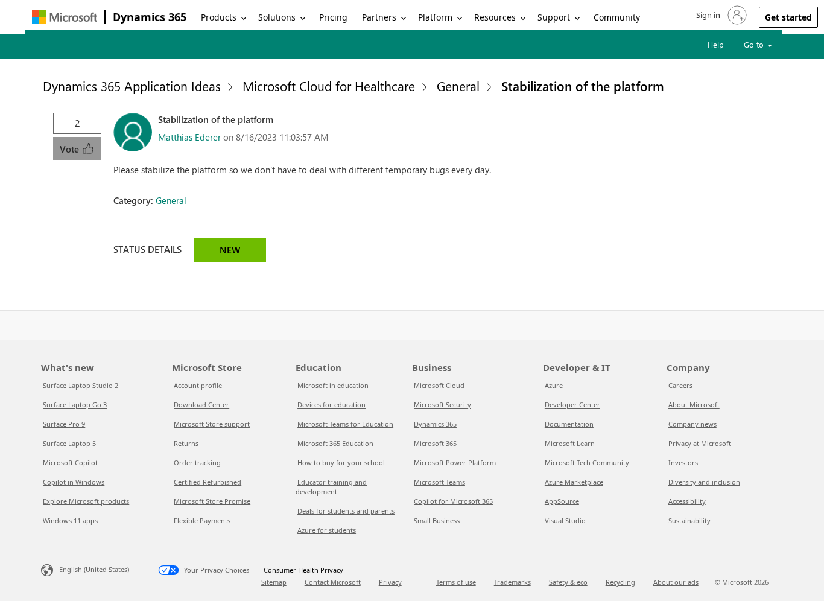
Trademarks (512, 582)
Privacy (390, 582)
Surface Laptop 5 (69, 443)
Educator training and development (331, 486)
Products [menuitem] (218, 17)
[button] (720, 15)
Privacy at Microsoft (699, 443)
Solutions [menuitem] (277, 17)
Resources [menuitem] (495, 17)
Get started (788, 17)
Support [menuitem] (553, 17)
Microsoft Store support (212, 423)
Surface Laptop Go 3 (75, 404)
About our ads (676, 582)
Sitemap (274, 582)
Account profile (198, 385)
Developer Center (572, 404)
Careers (680, 385)
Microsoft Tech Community (587, 462)
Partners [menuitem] (379, 17)
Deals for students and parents (346, 510)
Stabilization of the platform (582, 85)
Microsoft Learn (570, 443)
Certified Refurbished (207, 481)
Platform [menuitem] (435, 17)
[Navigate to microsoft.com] (64, 17)
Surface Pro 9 (64, 423)
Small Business (437, 520)
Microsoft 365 (435, 443)
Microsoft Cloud (439, 385)
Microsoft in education (333, 385)
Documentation (569, 423)
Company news (692, 423)
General (458, 85)
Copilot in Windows (73, 481)
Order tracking (197, 462)
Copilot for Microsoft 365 (453, 501)
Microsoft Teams (439, 481)
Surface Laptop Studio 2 (80, 385)
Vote (70, 149)
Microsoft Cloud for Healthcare (328, 85)
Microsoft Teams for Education (345, 423)
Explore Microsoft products (86, 501)
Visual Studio (565, 520)
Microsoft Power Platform (455, 462)
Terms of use (456, 582)
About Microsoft (694, 404)
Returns (186, 443)
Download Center (201, 404)
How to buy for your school (341, 462)
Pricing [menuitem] (333, 17)
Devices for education (331, 404)
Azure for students (326, 530)
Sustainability (689, 520)
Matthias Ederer (189, 137)
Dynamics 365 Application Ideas (132, 85)
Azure (554, 385)
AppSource (562, 501)
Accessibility (687, 501)
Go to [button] (755, 44)
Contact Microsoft (333, 582)
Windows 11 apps (70, 520)
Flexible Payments (202, 520)
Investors (683, 462)
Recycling (620, 582)
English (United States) (94, 569)
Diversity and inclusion (704, 481)
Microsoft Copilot (70, 462)
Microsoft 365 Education (335, 443)
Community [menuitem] (617, 17)
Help (716, 44)
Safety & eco (568, 582)
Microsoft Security (442, 404)
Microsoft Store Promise (212, 501)
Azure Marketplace (574, 481)
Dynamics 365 (149, 17)
